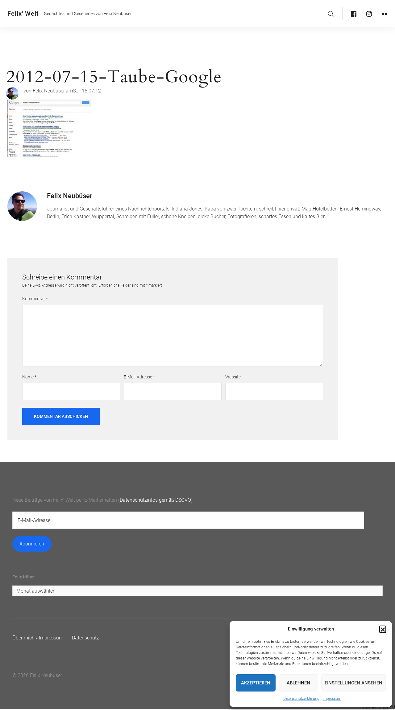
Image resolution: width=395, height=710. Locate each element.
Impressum (331, 698)
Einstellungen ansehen (353, 683)
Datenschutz (85, 638)
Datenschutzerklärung (301, 698)
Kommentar (35, 298)
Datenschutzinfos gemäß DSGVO (155, 500)
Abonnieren (31, 544)
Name (29, 376)
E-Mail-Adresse (139, 376)
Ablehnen (298, 683)
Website (233, 376)
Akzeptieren (255, 683)
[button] (383, 629)
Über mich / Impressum (37, 638)
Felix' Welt (23, 13)
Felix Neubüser (49, 91)
